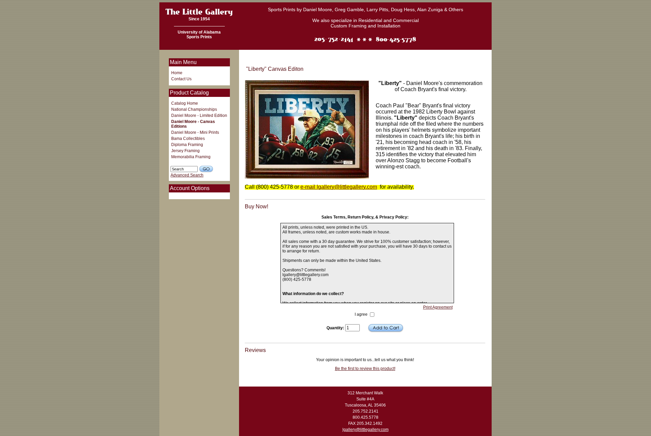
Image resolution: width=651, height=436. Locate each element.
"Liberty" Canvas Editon (324, 60)
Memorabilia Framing (191, 156)
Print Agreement (438, 307)
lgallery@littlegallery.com (365, 429)
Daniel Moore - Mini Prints (195, 132)
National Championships (194, 109)
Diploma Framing (187, 144)
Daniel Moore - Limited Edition (199, 115)
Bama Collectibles (188, 138)
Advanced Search (187, 175)
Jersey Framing (185, 150)
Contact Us (181, 79)
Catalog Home (184, 103)
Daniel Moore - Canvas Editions (193, 124)
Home (176, 72)
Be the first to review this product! (365, 368)
